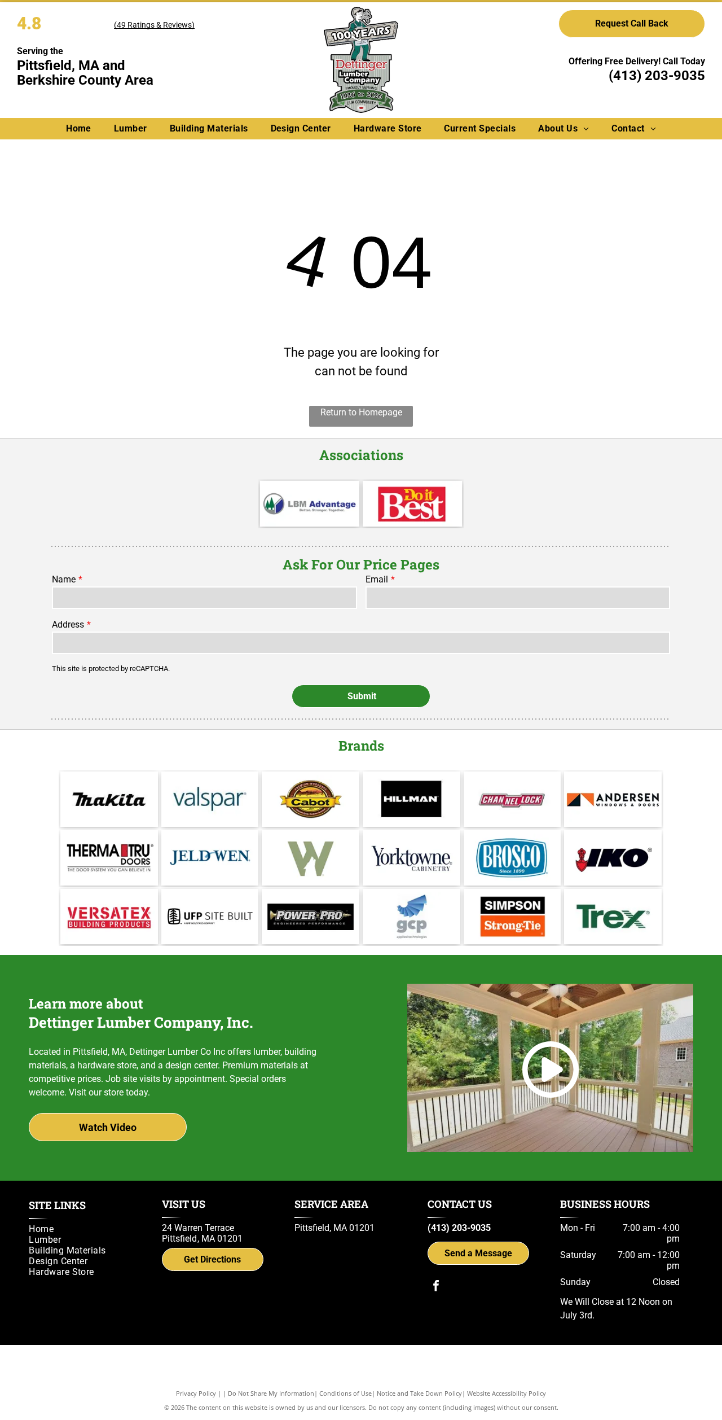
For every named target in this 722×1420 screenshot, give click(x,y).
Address (68, 624)
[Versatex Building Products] (109, 916)
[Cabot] (310, 799)
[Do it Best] (412, 504)
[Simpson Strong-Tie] (512, 916)
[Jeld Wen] (210, 858)
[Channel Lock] (512, 799)
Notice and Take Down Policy (419, 1393)
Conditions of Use (345, 1393)
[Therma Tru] (109, 858)
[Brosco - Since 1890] (512, 858)
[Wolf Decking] (310, 858)
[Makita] (109, 799)
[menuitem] (79, 128)
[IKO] (613, 858)
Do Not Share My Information (271, 1393)
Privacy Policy (196, 1393)
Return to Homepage (361, 412)
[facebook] (436, 1287)
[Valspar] (210, 799)
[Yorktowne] (411, 858)
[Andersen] (613, 799)
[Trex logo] (613, 916)
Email (377, 579)
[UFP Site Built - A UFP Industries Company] (210, 916)
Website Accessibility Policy (506, 1393)
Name (64, 579)
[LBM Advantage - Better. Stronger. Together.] (309, 504)
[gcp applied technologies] (411, 916)
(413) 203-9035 (657, 76)
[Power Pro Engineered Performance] (310, 916)
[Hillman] (411, 799)
